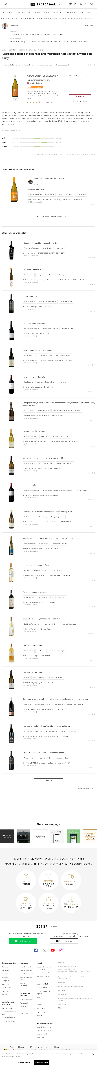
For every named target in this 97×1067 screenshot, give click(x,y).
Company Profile (62, 994)
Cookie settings (61, 1004)
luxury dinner (47, 248)
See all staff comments (85, 788)
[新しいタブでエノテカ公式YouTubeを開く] (53, 950)
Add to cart (81, 96)
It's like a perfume (29, 517)
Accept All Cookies (41, 1062)
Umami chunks (29, 410)
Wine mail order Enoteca (9, 18)
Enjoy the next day (66, 302)
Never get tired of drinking (11, 65)
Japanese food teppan (69, 624)
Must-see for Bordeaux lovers (46, 382)
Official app (68, 941)
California (46, 18)
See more (48, 781)
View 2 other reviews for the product (48, 216)
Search (33, 4)
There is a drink (29, 758)
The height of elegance (31, 248)
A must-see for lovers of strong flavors (42, 194)
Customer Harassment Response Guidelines (70, 986)
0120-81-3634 (72, 966)
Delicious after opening (63, 65)
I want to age (59, 248)
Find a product (7, 12)
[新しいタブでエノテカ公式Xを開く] (44, 950)
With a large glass (51, 731)
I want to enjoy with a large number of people (57, 490)
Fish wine (27, 570)
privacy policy (61, 983)
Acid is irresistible (43, 410)
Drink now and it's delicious (47, 302)
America (37, 18)
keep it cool (56, 570)
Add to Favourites (81, 101)
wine (20, 18)
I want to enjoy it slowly (56, 275)
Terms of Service (62, 990)
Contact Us (60, 963)
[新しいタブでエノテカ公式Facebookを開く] (36, 950)
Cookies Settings (24, 1062)
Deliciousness (28, 275)
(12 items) (48, 102)
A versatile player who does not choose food (38, 65)
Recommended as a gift (31, 328)
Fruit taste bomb (29, 302)
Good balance (28, 355)
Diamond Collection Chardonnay (83, 18)
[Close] (93, 1054)
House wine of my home (42, 704)
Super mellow (81, 194)
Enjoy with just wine (30, 436)
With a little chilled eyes (65, 194)
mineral (26, 678)
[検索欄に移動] (6, 4)
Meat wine (61, 597)
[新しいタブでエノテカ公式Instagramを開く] (61, 950)
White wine (28, 18)
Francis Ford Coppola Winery (61, 18)
